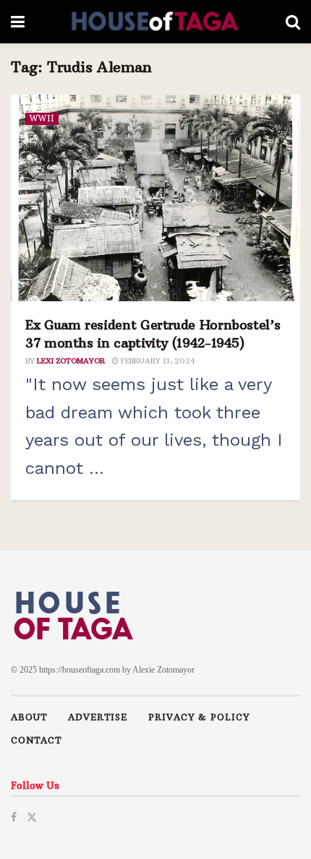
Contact (36, 740)
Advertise (97, 717)
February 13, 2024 (157, 361)
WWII (42, 118)
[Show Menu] (18, 21)
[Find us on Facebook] (14, 815)
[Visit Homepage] (155, 21)
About (29, 717)
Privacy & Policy (199, 717)
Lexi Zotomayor (71, 361)
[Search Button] (293, 21)
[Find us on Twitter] (32, 815)
